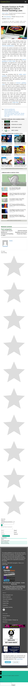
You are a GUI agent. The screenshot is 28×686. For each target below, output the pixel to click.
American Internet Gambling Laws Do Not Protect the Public (21, 232)
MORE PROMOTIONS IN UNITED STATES (14, 168)
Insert (13, 685)
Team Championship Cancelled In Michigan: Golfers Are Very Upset (17, 194)
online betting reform (8, 114)
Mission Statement (7, 597)
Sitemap (4, 617)
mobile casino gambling (9, 113)
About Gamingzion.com (8, 594)
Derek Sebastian (7, 16)
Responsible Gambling (7, 607)
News (7, 13)
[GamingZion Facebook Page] (3, 567)
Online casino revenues (19, 114)
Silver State (6, 116)
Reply (2, 681)
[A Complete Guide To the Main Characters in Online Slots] (5, 200)
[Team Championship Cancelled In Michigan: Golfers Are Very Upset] (5, 194)
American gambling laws (8, 45)
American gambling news (9, 110)
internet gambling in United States (11, 112)
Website (16, 534)
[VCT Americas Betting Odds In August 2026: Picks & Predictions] (5, 205)
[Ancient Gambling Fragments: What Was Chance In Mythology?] (5, 216)
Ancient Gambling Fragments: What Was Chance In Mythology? (17, 216)
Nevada (22, 113)
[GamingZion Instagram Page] (7, 567)
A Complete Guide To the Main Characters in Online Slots (16, 199)
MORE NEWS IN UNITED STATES (14, 220)
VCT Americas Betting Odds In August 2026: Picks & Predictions (17, 205)
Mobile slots (17, 113)
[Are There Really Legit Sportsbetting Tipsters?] (5, 189)
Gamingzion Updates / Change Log (10, 619)
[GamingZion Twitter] (10, 567)
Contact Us (5, 605)
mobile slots (15, 102)
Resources (5, 621)
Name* (15, 530)
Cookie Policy (5, 603)
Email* (15, 532)
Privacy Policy (6, 601)
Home (3, 13)
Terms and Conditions (7, 599)
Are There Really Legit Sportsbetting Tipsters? (15, 188)
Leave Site (15, 662)
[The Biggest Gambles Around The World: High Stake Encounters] (5, 211)
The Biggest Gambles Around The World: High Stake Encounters (17, 210)
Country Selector (6, 615)
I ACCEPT (8, 662)
